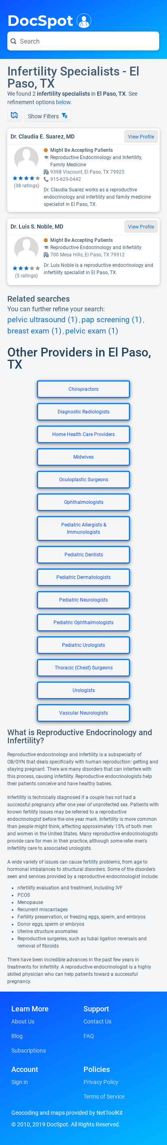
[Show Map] (14, 116)
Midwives (83, 457)
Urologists (84, 690)
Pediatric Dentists (83, 555)
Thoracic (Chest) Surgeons (84, 668)
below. (64, 102)
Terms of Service (104, 1096)
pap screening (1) (111, 319)
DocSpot (40, 20)
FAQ (89, 1036)
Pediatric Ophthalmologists (83, 622)
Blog (17, 1036)
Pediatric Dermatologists (83, 577)
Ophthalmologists (83, 502)
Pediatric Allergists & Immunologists (83, 528)
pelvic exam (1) (91, 331)
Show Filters (44, 116)
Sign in (19, 1082)
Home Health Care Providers (83, 434)
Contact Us (97, 1021)
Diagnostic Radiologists (83, 412)
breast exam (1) (34, 331)
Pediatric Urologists (83, 645)
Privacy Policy (101, 1082)
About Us (22, 1021)
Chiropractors (83, 389)
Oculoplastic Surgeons (83, 479)
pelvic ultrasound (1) (42, 319)
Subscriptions (28, 1050)
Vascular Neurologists (83, 713)
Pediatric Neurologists (83, 600)
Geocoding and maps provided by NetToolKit (67, 1112)
